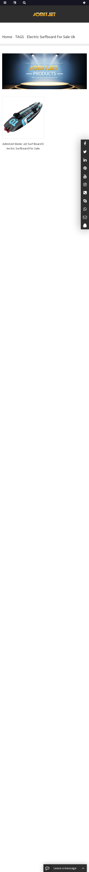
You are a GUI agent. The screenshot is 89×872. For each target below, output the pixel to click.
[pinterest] (85, 168)
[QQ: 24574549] (85, 225)
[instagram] (85, 176)
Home (7, 36)
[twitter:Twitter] (85, 152)
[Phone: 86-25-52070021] (85, 193)
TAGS (19, 36)
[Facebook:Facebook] (85, 144)
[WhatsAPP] (85, 209)
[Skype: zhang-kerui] (85, 201)
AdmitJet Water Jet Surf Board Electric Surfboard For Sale (23, 146)
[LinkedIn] (85, 160)
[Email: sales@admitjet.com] (85, 217)
